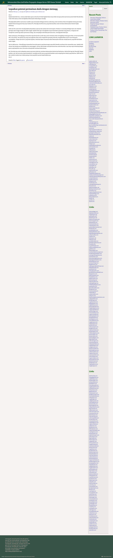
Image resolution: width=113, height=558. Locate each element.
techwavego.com (93, 439)
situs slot (91, 48)
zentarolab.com (92, 522)
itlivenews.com (92, 190)
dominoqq (24, 542)
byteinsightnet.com (93, 405)
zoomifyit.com (92, 530)
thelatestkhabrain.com (94, 231)
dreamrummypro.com (94, 219)
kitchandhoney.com (93, 137)
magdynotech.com (93, 467)
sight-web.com (92, 97)
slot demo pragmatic (94, 41)
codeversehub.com (93, 457)
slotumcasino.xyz (93, 161)
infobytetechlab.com (94, 344)
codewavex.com (93, 425)
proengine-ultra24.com (94, 133)
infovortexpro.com (93, 356)
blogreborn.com (93, 86)
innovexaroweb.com (94, 446)
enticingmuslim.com (94, 270)
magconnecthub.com (94, 460)
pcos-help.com (92, 70)
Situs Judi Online (104, 2)
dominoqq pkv (15, 540)
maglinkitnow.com (93, 305)
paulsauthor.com (93, 286)
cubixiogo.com (92, 509)
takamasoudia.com (93, 281)
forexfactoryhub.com (94, 92)
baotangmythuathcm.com (95, 259)
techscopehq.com (93, 469)
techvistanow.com (93, 414)
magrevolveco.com (93, 353)
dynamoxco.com (93, 495)
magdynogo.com (93, 365)
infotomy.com (92, 295)
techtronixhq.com (93, 375)
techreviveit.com (93, 325)
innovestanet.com (93, 486)
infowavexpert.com (93, 326)
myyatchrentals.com (94, 245)
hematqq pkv (15, 543)
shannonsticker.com (93, 224)
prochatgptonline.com (94, 90)
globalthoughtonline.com (95, 242)
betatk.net (91, 198)
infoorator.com (92, 126)
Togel (95, 2)
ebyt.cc (90, 120)
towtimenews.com (93, 256)
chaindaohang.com (93, 122)
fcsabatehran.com (93, 277)
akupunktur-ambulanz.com (95, 115)
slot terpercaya (23, 540)
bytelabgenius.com (93, 319)
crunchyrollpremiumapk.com (96, 252)
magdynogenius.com (94, 308)
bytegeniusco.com (93, 328)
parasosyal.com (92, 269)
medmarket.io (92, 292)
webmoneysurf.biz (93, 151)
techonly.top (92, 78)
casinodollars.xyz (93, 164)
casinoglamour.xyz (93, 162)
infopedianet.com (93, 464)
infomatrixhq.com (93, 416)
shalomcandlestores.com (95, 247)
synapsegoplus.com (93, 463)
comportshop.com (93, 178)
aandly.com (91, 200)
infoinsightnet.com (93, 402)
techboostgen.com (93, 380)
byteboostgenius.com (94, 461)
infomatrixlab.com (93, 455)
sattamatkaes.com (93, 250)
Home (67, 2)
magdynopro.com (93, 322)
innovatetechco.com (94, 320)
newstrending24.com (94, 193)
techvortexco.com (93, 389)
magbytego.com (93, 399)
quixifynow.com (93, 478)
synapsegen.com (93, 503)
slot (10, 540)
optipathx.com (92, 481)
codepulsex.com (93, 441)
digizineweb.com (93, 408)
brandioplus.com (93, 500)
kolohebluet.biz (92, 153)
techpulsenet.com (93, 433)
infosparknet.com (93, 475)
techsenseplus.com (93, 331)
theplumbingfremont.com (95, 192)
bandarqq (91, 43)
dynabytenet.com (93, 450)
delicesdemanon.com (94, 142)
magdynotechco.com (94, 386)
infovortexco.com (93, 436)
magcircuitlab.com (93, 424)
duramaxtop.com (93, 280)
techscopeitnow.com (94, 359)
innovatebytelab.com (94, 396)
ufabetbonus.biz (93, 195)
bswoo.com (91, 201)
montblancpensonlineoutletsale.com (97, 112)
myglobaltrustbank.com (94, 173)
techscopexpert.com (94, 316)
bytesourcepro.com (93, 452)
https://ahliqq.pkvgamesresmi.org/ (13, 551)
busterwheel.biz (93, 156)
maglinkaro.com (93, 449)
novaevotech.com (93, 419)
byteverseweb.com (93, 458)
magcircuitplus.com (93, 358)
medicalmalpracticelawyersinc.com (97, 176)
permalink (30, 60)
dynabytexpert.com (93, 488)
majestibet (7, 549)
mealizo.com (92, 236)
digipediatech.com (93, 303)
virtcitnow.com (92, 87)
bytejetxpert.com (93, 362)
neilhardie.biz (92, 150)
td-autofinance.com (93, 101)
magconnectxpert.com (94, 430)
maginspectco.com (93, 364)
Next (84, 63)
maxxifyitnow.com (93, 477)
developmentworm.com (95, 189)
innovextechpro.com (94, 312)
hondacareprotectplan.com (95, 253)
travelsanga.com (93, 182)
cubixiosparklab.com (94, 418)
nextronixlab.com (93, 483)
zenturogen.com (93, 497)
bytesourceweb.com (93, 348)
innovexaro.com (93, 472)
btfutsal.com (92, 72)
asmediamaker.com (93, 241)
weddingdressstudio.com (95, 145)
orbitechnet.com (93, 513)
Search (91, 6)
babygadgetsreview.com (95, 114)
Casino (82, 2)
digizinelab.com (93, 438)
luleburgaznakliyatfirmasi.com (96, 266)
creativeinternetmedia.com (95, 83)
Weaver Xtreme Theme (107, 556)
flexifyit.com (92, 489)
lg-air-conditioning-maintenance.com (98, 125)
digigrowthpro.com (93, 62)
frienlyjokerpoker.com (94, 103)
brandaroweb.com (93, 528)
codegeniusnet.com (93, 400)
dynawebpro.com (93, 502)
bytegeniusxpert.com (94, 394)
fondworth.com (92, 228)
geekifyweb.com (93, 391)
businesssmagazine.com (95, 81)
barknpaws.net (92, 238)
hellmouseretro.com (94, 275)
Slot (77, 2)
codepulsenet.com (93, 466)
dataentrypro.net (93, 217)
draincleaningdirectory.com (95, 258)
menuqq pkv (8, 538)
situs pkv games (15, 538)
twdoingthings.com (93, 283)
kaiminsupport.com (93, 220)
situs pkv (17, 542)
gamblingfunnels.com (94, 69)
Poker (72, 2)
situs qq (7, 540)
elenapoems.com (93, 273)
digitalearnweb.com (93, 213)
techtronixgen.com (93, 311)
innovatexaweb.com (94, 385)
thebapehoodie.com (94, 267)
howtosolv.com (92, 140)
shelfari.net (91, 157)
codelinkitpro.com (93, 379)
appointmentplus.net (94, 187)
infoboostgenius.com (94, 333)
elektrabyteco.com (93, 428)
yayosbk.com (92, 148)
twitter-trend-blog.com (94, 111)
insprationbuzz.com (94, 225)
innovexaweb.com (93, 499)
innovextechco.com (93, 421)
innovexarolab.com (93, 342)
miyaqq (13, 549)
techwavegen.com (93, 334)
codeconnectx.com (93, 410)
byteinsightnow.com (94, 350)
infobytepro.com (93, 397)
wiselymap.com (92, 89)
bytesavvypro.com (93, 336)
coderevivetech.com (93, 351)
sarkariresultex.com (93, 235)
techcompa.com (93, 95)
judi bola (9, 542)
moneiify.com (92, 244)
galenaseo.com (92, 171)
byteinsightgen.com (94, 337)
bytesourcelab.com (93, 474)
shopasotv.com (92, 181)
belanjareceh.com (93, 222)
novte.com (91, 128)
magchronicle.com (93, 302)
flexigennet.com (93, 289)
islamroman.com (93, 100)
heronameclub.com (93, 291)
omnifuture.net (92, 67)
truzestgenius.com (93, 432)
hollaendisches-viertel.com (95, 131)
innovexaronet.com (93, 413)
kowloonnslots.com (93, 104)
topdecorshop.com (93, 179)
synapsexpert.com (93, 520)
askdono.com (92, 76)
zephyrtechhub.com (93, 517)
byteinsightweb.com (94, 306)
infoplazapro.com (93, 323)
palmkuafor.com (93, 216)
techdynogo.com (93, 300)
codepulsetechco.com (94, 407)
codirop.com (92, 73)
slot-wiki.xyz (92, 168)
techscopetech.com (93, 442)
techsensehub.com (93, 382)
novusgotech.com (93, 492)
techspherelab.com (93, 453)
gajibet (17, 549)
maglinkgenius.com (93, 422)
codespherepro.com (93, 345)
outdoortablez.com (93, 294)
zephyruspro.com (93, 480)
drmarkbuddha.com (93, 123)
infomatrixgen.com (93, 340)
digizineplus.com (93, 470)
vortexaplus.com (93, 508)
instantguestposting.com (95, 184)
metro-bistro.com (93, 139)
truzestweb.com (93, 519)
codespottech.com (93, 298)
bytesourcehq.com (93, 403)
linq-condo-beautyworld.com (96, 118)
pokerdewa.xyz (92, 167)
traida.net (91, 136)
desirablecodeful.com (94, 287)
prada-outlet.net (93, 61)
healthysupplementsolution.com (97, 297)
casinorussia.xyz (93, 159)
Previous (9, 63)
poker (90, 51)
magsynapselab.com (94, 309)
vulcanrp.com (92, 109)
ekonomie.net (92, 185)
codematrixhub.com (94, 330)
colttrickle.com (92, 64)
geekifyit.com (92, 249)
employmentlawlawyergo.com (96, 175)
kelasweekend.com (93, 196)
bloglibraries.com (93, 264)
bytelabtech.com (93, 383)
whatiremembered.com (94, 117)
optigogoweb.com (93, 527)
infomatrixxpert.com (94, 411)
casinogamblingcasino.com (95, 255)
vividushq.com (92, 506)
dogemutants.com (93, 278)
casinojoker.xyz (92, 165)
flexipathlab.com (93, 505)
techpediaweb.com (93, 317)
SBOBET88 (89, 2)
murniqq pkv (8, 543)
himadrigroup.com (93, 98)
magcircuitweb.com (93, 314)
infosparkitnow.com (94, 388)
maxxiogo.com (92, 491)
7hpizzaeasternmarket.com (95, 129)
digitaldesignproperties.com (95, 233)
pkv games (22, 60)
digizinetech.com (93, 339)
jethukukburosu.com (94, 261)
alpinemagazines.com (94, 108)
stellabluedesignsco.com (95, 284)
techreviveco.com (93, 447)
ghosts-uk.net (92, 75)
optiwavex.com (92, 514)
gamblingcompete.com (94, 80)
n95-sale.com (92, 84)
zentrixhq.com (92, 485)
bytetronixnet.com (93, 361)
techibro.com (92, 106)
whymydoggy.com (93, 211)
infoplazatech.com (93, 393)
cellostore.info (92, 239)
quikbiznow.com (93, 523)
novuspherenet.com (93, 511)
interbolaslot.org (93, 214)
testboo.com (92, 143)
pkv (21, 542)
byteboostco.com (93, 427)
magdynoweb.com (93, 444)
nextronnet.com (93, 494)
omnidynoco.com (93, 516)
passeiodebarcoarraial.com (95, 227)
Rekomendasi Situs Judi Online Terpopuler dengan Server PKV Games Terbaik (34, 2)
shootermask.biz (93, 154)
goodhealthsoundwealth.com (96, 272)
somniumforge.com (94, 263)
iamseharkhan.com (93, 230)
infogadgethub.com (93, 377)
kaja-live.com (92, 94)
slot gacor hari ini (23, 543)
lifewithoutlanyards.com (95, 134)
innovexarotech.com (94, 354)
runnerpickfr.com (93, 65)
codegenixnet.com (93, 347)
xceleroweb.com (93, 525)
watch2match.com (93, 170)
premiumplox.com (93, 146)
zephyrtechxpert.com (94, 435)
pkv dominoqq (92, 46)
